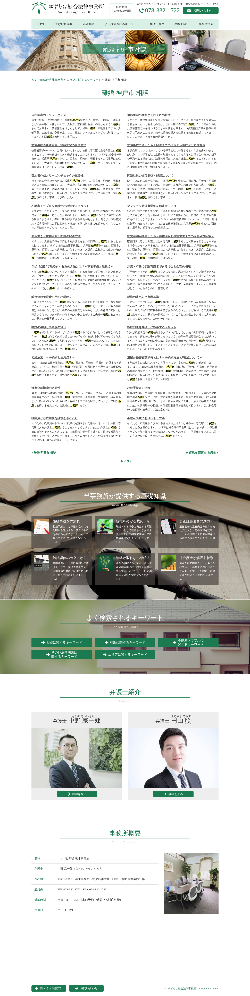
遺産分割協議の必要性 (45, 388)
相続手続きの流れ (138, 388)
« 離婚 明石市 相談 (43, 452)
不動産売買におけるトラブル (146, 418)
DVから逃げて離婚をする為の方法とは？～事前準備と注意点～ (72, 266)
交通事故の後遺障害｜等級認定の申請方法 (58, 145)
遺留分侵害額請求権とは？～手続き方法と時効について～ (164, 357)
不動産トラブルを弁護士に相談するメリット (60, 206)
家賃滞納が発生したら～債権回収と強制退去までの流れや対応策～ (170, 236)
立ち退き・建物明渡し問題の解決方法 (56, 236)
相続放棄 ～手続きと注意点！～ (53, 357)
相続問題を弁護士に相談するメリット (151, 327)
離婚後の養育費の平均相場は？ (51, 297)
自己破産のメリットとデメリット (53, 115)
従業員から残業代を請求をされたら (54, 418)
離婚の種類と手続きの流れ (48, 327)
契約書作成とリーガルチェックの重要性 (57, 175)
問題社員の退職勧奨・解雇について (150, 175)
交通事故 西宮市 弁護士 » (202, 452)
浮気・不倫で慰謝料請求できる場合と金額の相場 (159, 266)
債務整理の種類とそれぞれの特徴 (149, 115)
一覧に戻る (125, 461)
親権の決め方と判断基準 (143, 297)
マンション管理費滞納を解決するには (151, 206)
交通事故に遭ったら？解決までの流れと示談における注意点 (166, 145)
